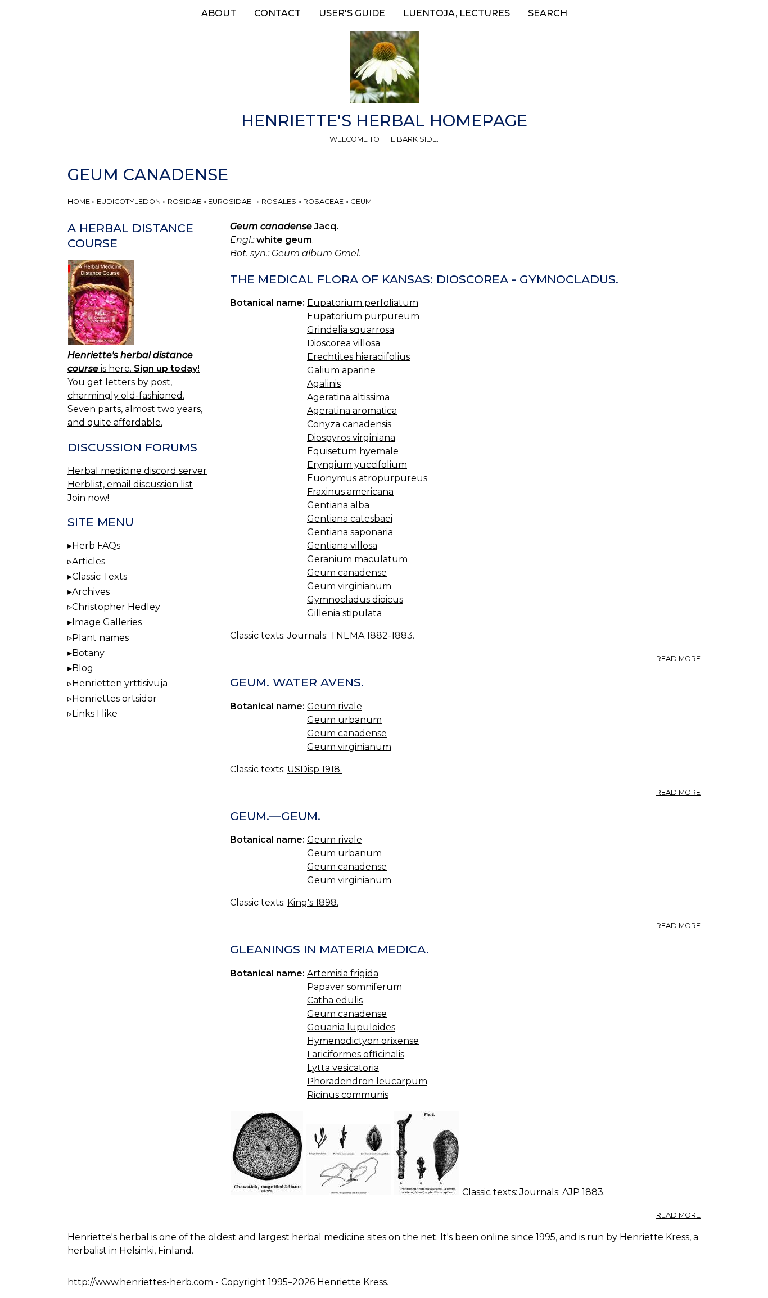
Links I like (95, 713)
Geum (361, 201)
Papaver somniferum (354, 987)
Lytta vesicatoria (343, 1067)
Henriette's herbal (108, 1237)
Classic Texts (99, 576)
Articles (88, 561)
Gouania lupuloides (351, 1027)
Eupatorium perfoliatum (362, 302)
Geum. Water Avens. (297, 682)
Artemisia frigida (342, 973)
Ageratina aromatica (352, 410)
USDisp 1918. (314, 769)
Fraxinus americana (350, 491)
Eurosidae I (231, 201)
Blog (82, 668)
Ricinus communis (347, 1094)
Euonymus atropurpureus (367, 478)
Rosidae (184, 201)
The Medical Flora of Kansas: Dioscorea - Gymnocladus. (424, 279)
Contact (277, 13)
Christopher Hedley (116, 606)
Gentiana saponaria (350, 532)
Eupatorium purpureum (363, 316)
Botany (88, 653)
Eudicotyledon (129, 201)
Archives (91, 591)
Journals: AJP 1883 (561, 1192)
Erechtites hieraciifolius (358, 356)
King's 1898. (312, 902)
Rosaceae (323, 201)
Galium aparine (341, 370)
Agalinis (324, 383)
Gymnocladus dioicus (355, 599)
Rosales (278, 201)
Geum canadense (347, 572)
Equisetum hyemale (353, 451)
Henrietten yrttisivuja (120, 683)
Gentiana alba (338, 505)
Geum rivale (334, 706)
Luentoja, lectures (456, 13)
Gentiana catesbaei (349, 518)
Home (78, 201)
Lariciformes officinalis (355, 1054)
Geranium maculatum (357, 559)
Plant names (100, 637)
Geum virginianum (349, 586)
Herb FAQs (96, 545)
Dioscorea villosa (343, 343)
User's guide (352, 13)
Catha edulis (335, 1000)
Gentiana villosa (342, 545)
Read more (678, 658)
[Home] (384, 69)
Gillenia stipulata (344, 613)
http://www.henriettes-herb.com (140, 1282)
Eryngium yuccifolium (357, 464)
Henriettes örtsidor (114, 698)
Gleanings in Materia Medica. (329, 949)
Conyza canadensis (349, 424)
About (218, 13)
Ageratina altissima (348, 397)
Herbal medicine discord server (137, 470)
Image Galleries (107, 622)
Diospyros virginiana (351, 437)
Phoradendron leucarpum (367, 1081)
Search (547, 13)
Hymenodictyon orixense (363, 1040)
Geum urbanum (344, 719)
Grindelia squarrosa (350, 329)
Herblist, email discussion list (130, 484)
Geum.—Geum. (275, 816)
